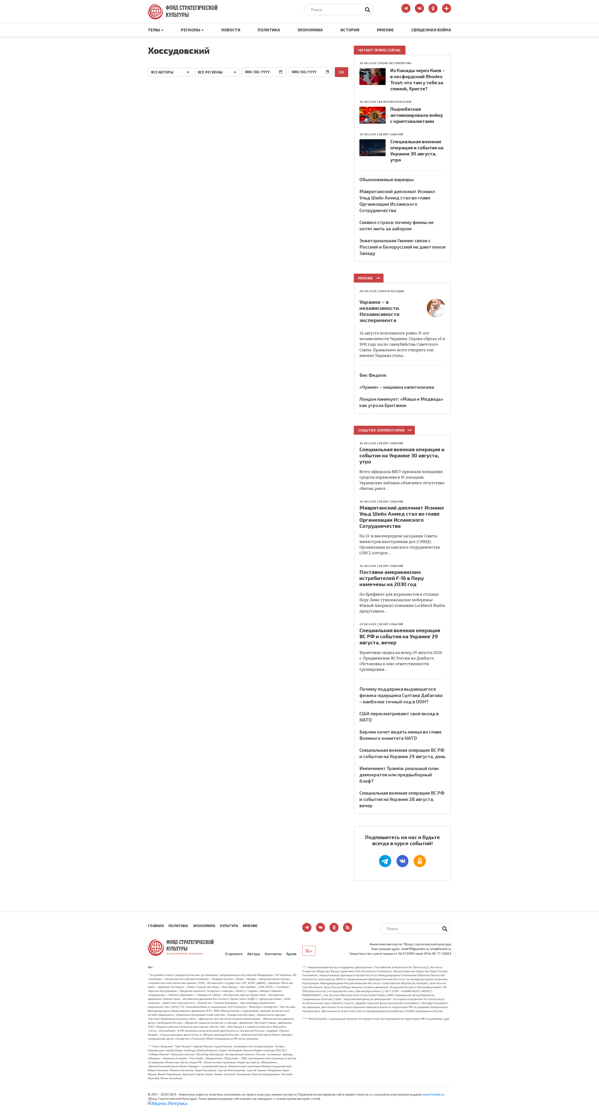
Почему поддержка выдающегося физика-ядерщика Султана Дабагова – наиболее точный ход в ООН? (400, 695)
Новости (230, 29)
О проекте (234, 954)
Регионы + (192, 29)
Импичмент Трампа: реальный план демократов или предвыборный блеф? (399, 774)
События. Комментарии (381, 430)
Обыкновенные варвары (386, 179)
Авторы (253, 954)
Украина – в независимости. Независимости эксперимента (379, 311)
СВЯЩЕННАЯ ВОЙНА (431, 29)
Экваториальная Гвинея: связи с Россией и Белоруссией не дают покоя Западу (402, 247)
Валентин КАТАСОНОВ (395, 101)
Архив (291, 954)
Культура (229, 926)
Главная (156, 926)
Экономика (310, 29)
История (349, 29)
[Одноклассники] (420, 861)
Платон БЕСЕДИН (391, 291)
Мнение (385, 29)
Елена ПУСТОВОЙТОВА (395, 63)
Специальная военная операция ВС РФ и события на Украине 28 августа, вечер (401, 799)
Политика (269, 29)
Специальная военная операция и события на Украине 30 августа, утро (401, 455)
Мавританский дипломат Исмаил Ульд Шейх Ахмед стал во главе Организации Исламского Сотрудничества (401, 516)
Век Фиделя (372, 375)
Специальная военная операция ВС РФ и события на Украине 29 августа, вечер (399, 636)
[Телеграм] (385, 861)
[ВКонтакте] (402, 861)
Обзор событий (391, 134)
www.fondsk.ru (433, 1094)
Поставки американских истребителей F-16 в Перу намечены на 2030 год (391, 578)
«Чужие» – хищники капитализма (396, 387)
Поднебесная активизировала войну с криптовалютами (416, 115)
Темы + (156, 29)
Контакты (273, 954)
